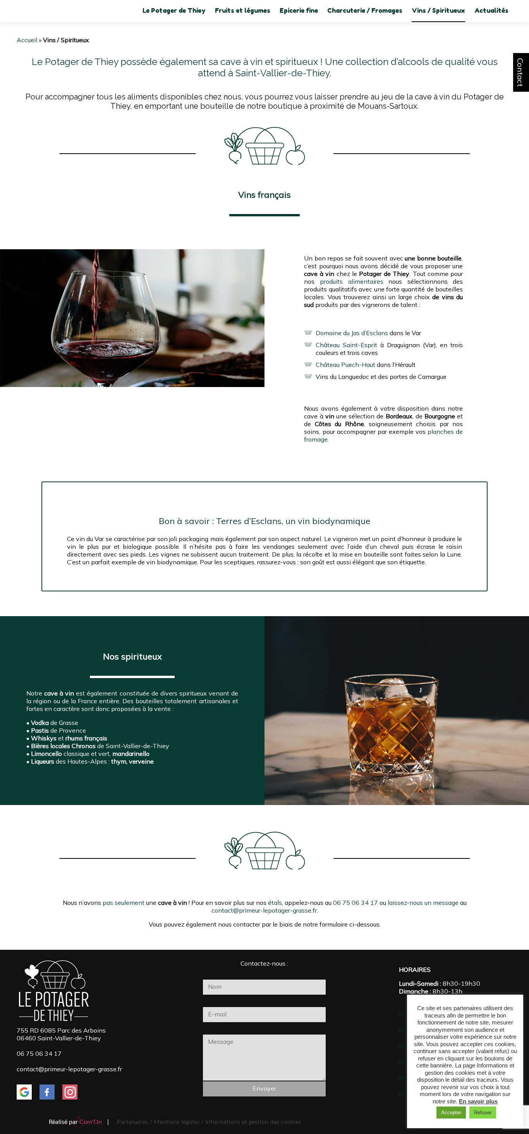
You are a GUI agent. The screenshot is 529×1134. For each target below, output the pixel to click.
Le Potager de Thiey (174, 10)
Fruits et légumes (242, 10)
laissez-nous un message (423, 902)
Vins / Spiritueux (438, 10)
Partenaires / (135, 1122)
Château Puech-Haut (345, 364)
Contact (520, 72)
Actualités (491, 10)
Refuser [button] (482, 1112)
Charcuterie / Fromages (364, 10)
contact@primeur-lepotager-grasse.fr (264, 910)
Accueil (27, 40)
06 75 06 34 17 (355, 902)
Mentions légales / (179, 1122)
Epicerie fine (299, 10)
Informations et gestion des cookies (253, 1122)
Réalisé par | (79, 1122)
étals (275, 902)
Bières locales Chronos (63, 746)
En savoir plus (478, 1101)
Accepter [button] (451, 1112)
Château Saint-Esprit (346, 345)
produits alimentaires (351, 281)
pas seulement (123, 902)
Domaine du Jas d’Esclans (352, 333)
